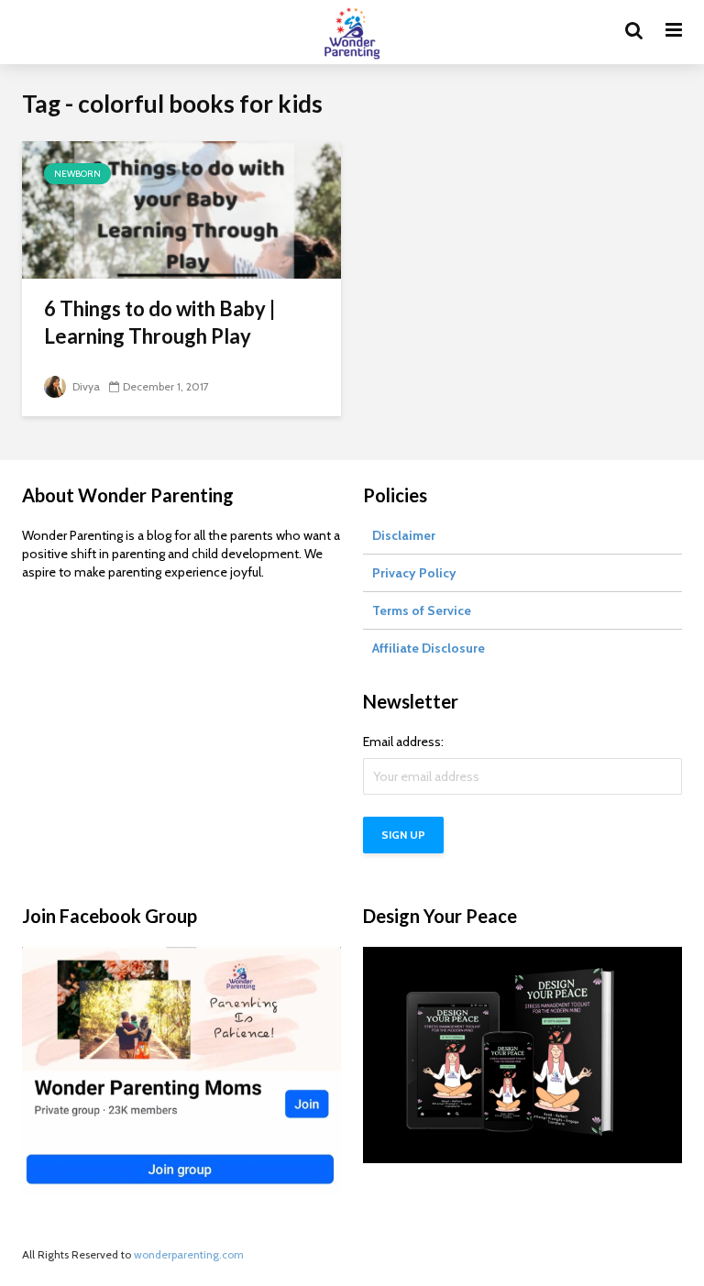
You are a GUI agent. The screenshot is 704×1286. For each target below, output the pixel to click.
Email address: (403, 741)
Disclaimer (403, 535)
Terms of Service (421, 610)
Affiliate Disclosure (428, 648)
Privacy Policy (414, 573)
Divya (85, 386)
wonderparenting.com (189, 1254)
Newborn (77, 174)
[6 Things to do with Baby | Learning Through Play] (181, 208)
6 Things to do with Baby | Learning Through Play (159, 322)
